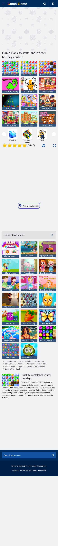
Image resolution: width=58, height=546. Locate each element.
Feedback (42, 470)
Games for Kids (24, 361)
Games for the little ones (35, 366)
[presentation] (4, 134)
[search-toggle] (45, 3)
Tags (35, 470)
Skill (44, 364)
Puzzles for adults (33, 364)
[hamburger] (3, 4)
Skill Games (9, 364)
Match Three (10, 366)
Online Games (10, 361)
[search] (53, 455)
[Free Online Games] (17, 4)
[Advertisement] (26, 28)
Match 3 (20, 364)
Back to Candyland (12, 369)
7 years (20, 366)
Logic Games (38, 361)
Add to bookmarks (30, 206)
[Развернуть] (54, 145)
